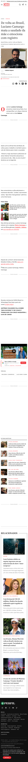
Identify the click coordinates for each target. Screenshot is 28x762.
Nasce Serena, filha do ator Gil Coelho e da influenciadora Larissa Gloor (16, 454)
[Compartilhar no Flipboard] (22, 83)
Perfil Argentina (5, 729)
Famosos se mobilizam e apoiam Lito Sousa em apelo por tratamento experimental (17, 482)
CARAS (3, 716)
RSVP (9, 721)
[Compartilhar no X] (19, 83)
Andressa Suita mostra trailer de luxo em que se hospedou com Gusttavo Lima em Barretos (17, 445)
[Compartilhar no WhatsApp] (13, 83)
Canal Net (3, 726)
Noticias (10, 727)
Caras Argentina (11, 726)
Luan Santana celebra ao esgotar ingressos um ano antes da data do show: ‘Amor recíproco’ (13, 562)
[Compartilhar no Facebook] (16, 83)
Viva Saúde (15, 721)
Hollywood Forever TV (7, 717)
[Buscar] (20, 4)
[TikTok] (16, 707)
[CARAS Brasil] (6, 4)
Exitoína (19, 726)
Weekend (13, 729)
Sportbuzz (3, 721)
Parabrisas (17, 727)
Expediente (4, 734)
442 (18, 729)
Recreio (23, 719)
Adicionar (23, 362)
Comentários (5, 78)
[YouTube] (13, 707)
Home (2, 18)
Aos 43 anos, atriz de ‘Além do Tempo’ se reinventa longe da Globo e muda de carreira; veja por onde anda (16, 491)
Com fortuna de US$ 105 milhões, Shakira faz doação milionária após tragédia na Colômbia (13, 602)
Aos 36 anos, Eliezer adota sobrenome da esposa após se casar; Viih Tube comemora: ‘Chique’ (16, 473)
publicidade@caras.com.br (8, 745)
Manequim (4, 719)
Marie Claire (4, 727)
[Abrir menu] (2, 5)
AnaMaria (3, 714)
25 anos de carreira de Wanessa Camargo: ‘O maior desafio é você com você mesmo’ (14, 681)
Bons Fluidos (23, 714)
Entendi (7, 757)
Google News (12, 365)
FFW (19, 716)
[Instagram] (2, 707)
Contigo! (14, 716)
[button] (14, 351)
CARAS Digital (9, 70)
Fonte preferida (18, 365)
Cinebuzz (8, 716)
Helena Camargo (8, 374)
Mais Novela (17, 717)
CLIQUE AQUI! (9, 304)
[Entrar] (25, 4)
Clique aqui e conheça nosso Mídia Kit (10, 747)
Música (8, 18)
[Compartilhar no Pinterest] (25, 83)
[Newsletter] (22, 4)
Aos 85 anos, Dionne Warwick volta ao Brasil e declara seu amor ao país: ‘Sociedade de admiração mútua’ (13, 642)
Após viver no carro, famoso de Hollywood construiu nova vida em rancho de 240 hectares (17, 464)
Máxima (10, 719)
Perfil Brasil (16, 719)
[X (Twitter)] (9, 707)
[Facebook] (6, 707)
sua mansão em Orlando (11, 229)
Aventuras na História (13, 714)
